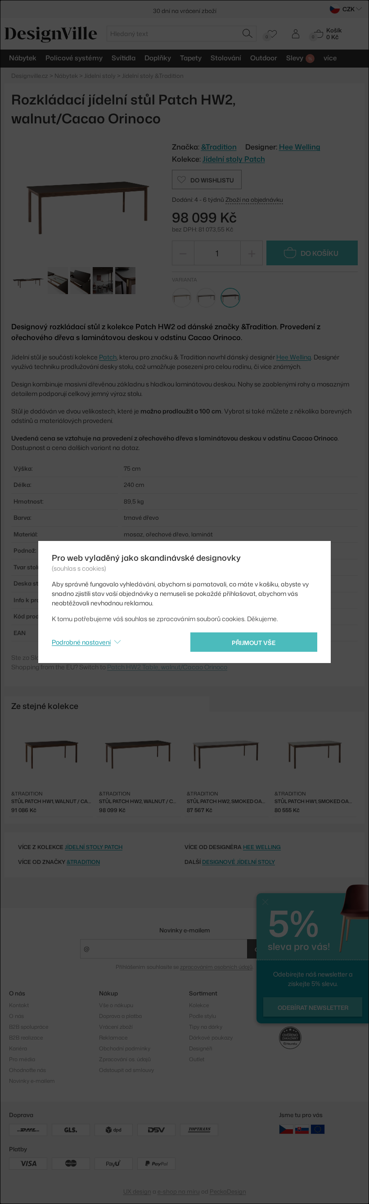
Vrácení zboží (116, 1027)
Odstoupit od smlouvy (126, 1070)
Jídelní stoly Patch (233, 159)
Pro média (22, 1059)
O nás (16, 1016)
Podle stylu (202, 1016)
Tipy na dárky (205, 1027)
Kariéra (18, 1048)
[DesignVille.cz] (286, 1129)
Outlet (196, 1059)
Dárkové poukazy (211, 1037)
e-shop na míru (179, 1191)
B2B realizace (26, 1037)
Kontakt (19, 1005)
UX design (137, 1191)
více (330, 58)
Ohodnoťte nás (27, 1070)
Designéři (200, 1048)
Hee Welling (299, 147)
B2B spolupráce (28, 1027)
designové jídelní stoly (238, 862)
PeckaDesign (228, 1191)
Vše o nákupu (116, 1005)
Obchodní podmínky (124, 1048)
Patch (108, 357)
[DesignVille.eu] (317, 1129)
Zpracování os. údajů (125, 1059)
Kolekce (199, 1005)
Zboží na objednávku (254, 199)
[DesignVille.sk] (302, 1129)
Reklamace (113, 1037)
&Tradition (83, 862)
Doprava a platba (120, 1016)
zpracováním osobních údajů (216, 967)
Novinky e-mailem (184, 930)
